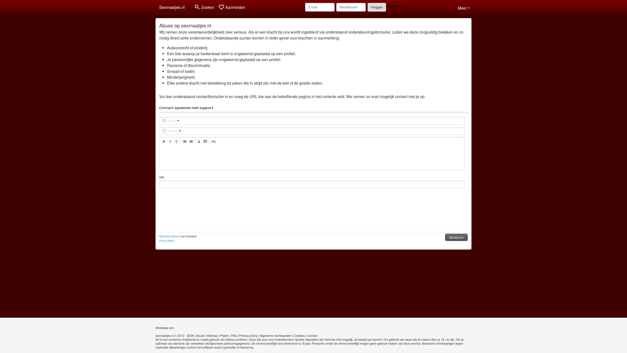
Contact (312, 335)
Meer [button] (462, 8)
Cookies (299, 335)
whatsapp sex (165, 328)
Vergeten (394, 6)
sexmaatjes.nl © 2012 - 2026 (175, 335)
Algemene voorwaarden (276, 335)
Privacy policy (248, 335)
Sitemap (212, 335)
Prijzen (224, 335)
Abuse (200, 335)
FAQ (234, 335)
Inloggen (377, 7)
